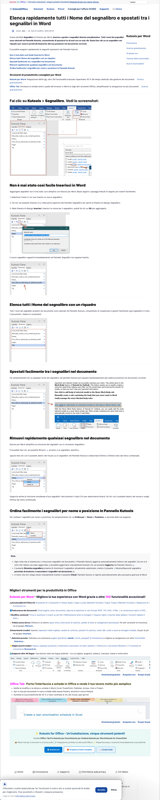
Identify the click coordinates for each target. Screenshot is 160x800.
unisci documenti (57, 610)
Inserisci (27, 633)
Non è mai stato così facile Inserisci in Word (29, 55)
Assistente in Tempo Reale (61, 603)
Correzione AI (19, 606)
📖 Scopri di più (106, 750)
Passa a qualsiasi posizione (44, 646)
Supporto (104, 9)
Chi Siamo (123, 772)
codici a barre (112, 630)
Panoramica (131, 43)
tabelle (71, 638)
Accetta (101, 790)
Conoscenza (41, 772)
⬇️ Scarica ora (53, 750)
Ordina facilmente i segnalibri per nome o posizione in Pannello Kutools (42, 68)
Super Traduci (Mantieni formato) (120, 603)
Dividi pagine (43, 610)
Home (20, 772)
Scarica (50, 9)
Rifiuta (114, 790)
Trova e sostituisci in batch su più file (45, 615)
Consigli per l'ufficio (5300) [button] (82, 9)
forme (77, 638)
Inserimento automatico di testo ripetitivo (76, 646)
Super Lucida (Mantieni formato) (88, 603)
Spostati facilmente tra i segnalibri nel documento (32, 61)
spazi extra (54, 622)
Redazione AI (142, 603)
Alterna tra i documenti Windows (111, 646)
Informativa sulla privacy (94, 772)
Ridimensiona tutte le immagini (77, 615)
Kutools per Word (18, 79)
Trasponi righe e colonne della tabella (110, 615)
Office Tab (14, 86)
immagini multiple (128, 630)
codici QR (101, 630)
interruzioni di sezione (70, 622)
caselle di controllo (69, 630)
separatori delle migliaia (49, 630)
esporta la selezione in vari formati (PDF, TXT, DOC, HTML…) (93, 610)
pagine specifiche (59, 638)
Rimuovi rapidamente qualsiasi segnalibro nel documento (36, 65)
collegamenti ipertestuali (108, 622)
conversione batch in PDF (134, 610)
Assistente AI (41, 603)
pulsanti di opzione (87, 630)
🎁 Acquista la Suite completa (79, 750)
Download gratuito (111, 674)
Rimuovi (29, 626)
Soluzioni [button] (38, 9)
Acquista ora (132, 53)
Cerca (118, 9)
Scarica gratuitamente (136, 48)
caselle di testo (87, 622)
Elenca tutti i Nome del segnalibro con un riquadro (32, 58)
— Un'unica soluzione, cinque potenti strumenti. (54, 2)
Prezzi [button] (61, 9)
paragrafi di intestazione (92, 638)
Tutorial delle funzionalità (137, 58)
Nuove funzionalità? (135, 63)
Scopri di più (144, 674)
